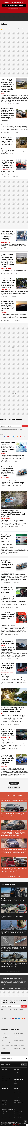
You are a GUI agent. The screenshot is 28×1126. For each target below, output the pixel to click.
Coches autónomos (19, 1045)
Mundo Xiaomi (4, 1080)
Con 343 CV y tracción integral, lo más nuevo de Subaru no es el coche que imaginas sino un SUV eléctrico (7, 164)
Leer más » (9, 101)
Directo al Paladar (5, 1090)
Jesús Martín (7, 487)
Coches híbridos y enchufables (5, 478)
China (23, 28)
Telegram (14, 436)
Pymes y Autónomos (18, 1102)
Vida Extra (16, 1074)
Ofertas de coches (17, 800)
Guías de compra (6, 800)
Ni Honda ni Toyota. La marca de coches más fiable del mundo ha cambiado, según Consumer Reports (7, 141)
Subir (22, 1064)
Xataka (3, 1072)
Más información (15, 1124)
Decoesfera (4, 1102)
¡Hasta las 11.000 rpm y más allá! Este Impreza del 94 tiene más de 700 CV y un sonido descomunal (8, 616)
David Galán (7, 461)
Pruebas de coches (6, 122)
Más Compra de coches (13, 876)
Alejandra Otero (8, 132)
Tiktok (24, 436)
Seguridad (18, 28)
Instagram (11, 436)
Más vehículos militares (13, 971)
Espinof (16, 1083)
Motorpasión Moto (18, 1092)
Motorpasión (17, 1090)
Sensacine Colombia (18, 1115)
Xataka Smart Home (6, 1078)
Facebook (4, 436)
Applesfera (4, 1076)
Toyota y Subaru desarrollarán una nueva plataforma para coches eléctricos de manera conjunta (7, 564)
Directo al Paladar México (7, 1117)
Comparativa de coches (7, 1045)
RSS (17, 436)
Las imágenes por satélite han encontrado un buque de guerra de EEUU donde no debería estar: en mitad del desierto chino (13, 949)
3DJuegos (16, 1072)
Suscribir (25, 426)
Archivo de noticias (15, 787)
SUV (2, 713)
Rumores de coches (6, 1043)
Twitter (1, 436)
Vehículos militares (9, 884)
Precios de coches (18, 1043)
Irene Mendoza (8, 155)
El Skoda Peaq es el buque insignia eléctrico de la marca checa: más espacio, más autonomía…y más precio (13, 815)
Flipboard (21, 436)
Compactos (17, 1036)
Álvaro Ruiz (7, 273)
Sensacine (16, 1081)
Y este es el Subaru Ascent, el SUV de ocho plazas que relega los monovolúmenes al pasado (13, 709)
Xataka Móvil (4, 1074)
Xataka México (5, 1111)
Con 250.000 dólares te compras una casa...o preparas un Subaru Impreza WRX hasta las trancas (8, 667)
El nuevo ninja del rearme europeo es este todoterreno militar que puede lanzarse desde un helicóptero (12, 916)
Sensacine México (18, 1113)
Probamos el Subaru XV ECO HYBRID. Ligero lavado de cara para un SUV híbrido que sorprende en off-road (13, 513)
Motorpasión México (18, 1117)
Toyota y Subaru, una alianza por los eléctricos (7, 536)
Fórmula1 (11, 988)
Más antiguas (14, 783)
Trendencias (4, 1100)
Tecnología (4, 453)
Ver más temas (5, 1053)
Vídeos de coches (5, 242)
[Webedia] (5, 1065)
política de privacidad (17, 429)
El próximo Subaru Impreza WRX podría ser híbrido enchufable (7, 641)
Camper (12, 28)
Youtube (8, 436)
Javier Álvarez (8, 750)
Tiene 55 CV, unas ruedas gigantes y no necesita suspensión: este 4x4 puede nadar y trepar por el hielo (12, 900)
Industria (3, 93)
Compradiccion (5, 1104)
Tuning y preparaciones (7, 672)
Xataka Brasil (4, 1113)
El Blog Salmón (17, 1100)
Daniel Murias (7, 103)
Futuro (3, 1048)
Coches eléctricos (18, 988)
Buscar (26, 1058)
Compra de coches (6, 169)
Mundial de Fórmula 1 (19, 1048)
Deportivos (4, 312)
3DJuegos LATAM (18, 1111)
